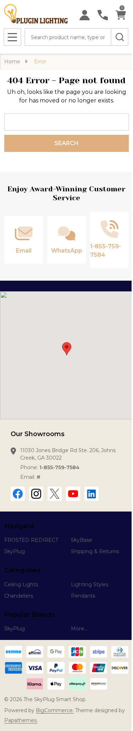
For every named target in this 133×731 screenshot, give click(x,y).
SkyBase (81, 540)
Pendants (83, 596)
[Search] (119, 37)
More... (79, 628)
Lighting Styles (89, 584)
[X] (55, 494)
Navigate (19, 526)
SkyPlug (14, 551)
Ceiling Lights (21, 584)
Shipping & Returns (95, 551)
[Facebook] (18, 494)
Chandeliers (18, 596)
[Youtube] (73, 494)
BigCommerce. (55, 710)
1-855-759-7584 (59, 467)
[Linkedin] (91, 494)
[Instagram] (36, 494)
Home (12, 61)
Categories (22, 570)
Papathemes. (21, 720)
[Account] (85, 15)
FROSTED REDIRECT (31, 540)
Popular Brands (29, 615)
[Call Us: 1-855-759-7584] (103, 15)
